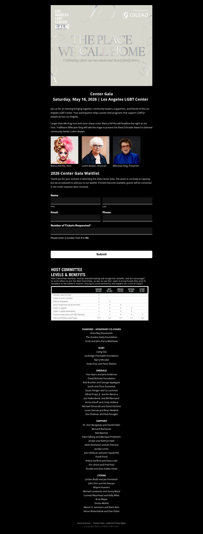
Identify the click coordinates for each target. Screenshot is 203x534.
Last (104, 207)
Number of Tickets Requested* (71, 225)
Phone (106, 212)
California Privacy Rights (116, 523)
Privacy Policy (98, 523)
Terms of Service (84, 523)
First (53, 207)
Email (54, 212)
